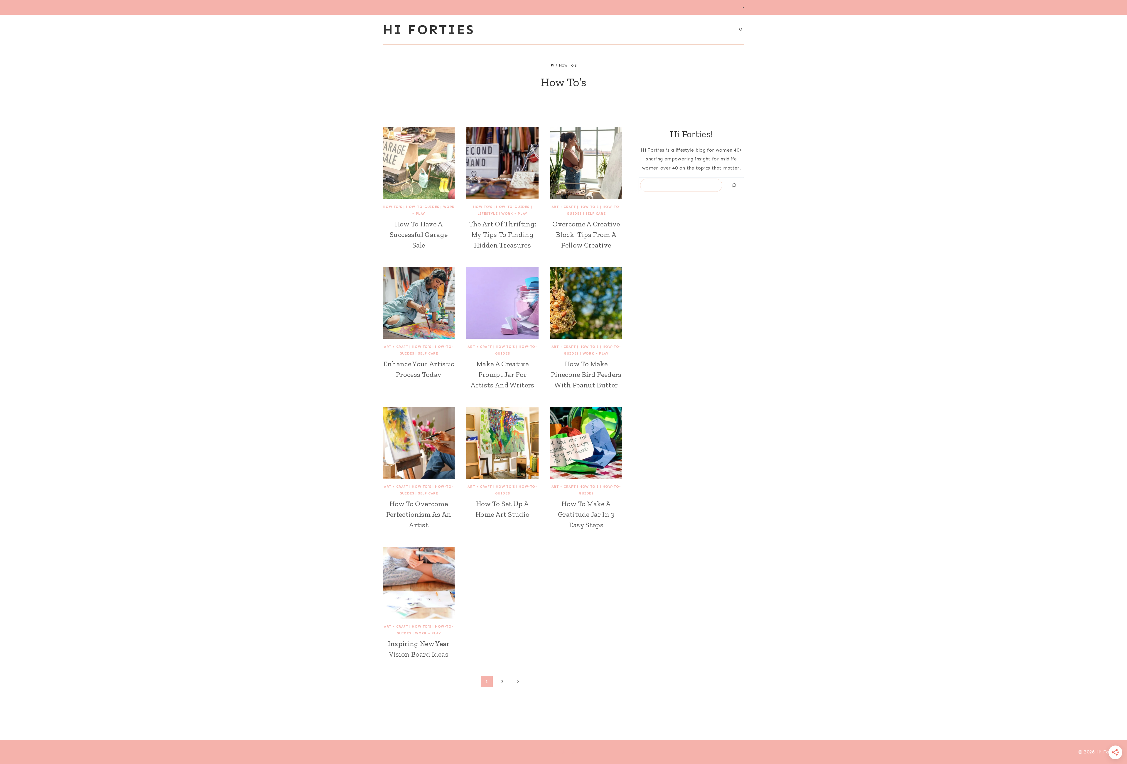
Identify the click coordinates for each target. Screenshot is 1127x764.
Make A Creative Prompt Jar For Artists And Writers (502, 374)
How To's (392, 207)
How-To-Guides (422, 207)
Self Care (595, 213)
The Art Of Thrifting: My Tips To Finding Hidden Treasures (502, 234)
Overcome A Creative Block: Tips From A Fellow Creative (586, 234)
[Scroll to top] (1113, 741)
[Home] (552, 65)
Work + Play (514, 213)
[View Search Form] (740, 29)
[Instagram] (574, 752)
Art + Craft (563, 207)
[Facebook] (552, 752)
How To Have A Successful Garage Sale (419, 234)
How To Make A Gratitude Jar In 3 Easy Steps (586, 514)
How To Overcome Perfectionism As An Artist (418, 514)
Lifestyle (487, 213)
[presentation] (419, 163)
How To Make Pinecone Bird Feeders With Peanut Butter (586, 374)
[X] (563, 752)
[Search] (734, 185)
